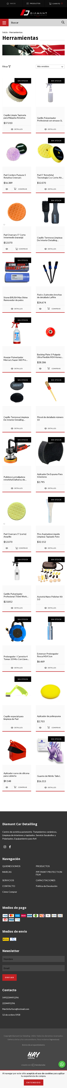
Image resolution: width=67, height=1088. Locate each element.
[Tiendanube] (33, 1065)
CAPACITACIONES (45, 880)
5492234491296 (10, 997)
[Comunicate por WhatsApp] (61, 1064)
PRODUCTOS (43, 866)
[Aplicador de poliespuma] (40, 727)
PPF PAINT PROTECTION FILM (49, 873)
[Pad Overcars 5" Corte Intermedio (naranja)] (7, 248)
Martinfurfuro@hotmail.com (15, 1009)
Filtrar (5, 66)
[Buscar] (63, 22)
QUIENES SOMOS (11, 866)
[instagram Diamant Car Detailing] (4, 847)
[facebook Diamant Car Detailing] (10, 847)
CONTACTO (8, 886)
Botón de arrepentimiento (33, 1045)
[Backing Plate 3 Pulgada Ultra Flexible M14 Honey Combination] (40, 368)
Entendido (33, 1082)
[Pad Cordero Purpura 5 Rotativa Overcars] (7, 189)
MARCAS (7, 872)
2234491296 (8, 1003)
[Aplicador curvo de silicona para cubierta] (7, 787)
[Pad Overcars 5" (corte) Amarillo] (7, 548)
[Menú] (4, 22)
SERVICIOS (8, 880)
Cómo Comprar (9, 891)
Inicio (5, 32)
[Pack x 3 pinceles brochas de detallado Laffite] (40, 308)
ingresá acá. (55, 1039)
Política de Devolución (46, 886)
